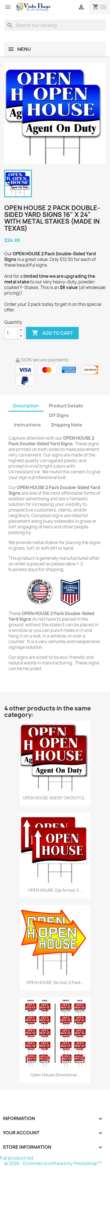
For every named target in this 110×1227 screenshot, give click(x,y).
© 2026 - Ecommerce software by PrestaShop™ (53, 1163)
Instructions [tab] (27, 425)
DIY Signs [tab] (59, 415)
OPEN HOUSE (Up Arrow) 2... (55, 890)
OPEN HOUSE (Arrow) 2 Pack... (55, 982)
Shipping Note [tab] (67, 425)
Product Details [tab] (66, 406)
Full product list (17, 1158)
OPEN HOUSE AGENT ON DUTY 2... (55, 798)
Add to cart (52, 332)
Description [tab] (26, 406)
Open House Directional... (55, 1074)
